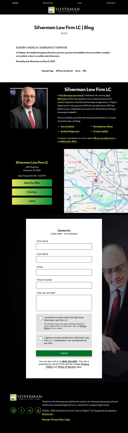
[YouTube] (38, 410)
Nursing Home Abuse (103, 126)
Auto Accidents (67, 126)
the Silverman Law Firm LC (72, 95)
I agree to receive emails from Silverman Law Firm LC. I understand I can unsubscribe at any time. (66, 340)
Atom (77, 70)
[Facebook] (21, 410)
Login (67, 419)
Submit (64, 353)
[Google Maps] (13, 410)
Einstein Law (47, 413)
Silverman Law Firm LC (32, 162)
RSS (84, 70)
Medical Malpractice (70, 131)
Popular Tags (48, 70)
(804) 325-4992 (69, 141)
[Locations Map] (96, 180)
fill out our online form (104, 138)
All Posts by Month (64, 70)
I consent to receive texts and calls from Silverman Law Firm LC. (65, 322)
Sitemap (46, 419)
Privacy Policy (57, 419)
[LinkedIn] (29, 410)
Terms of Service (67, 367)
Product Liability (100, 131)
